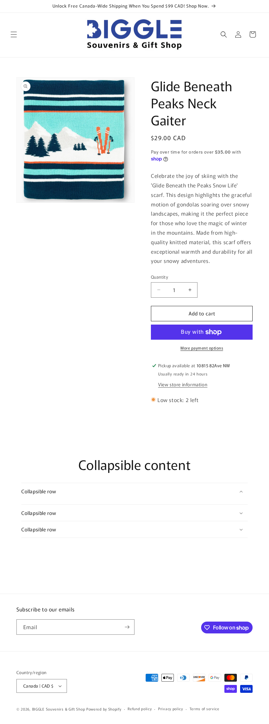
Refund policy (140, 708)
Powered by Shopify (103, 709)
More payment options (201, 348)
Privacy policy (170, 708)
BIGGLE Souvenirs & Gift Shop (58, 709)
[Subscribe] (127, 627)
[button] (14, 34)
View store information (182, 384)
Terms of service (204, 708)
